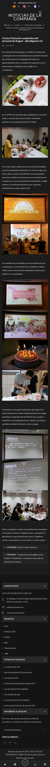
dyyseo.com (29, 758)
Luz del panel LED (11, 678)
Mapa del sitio (10, 648)
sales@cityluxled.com (27, 3)
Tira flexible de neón (12, 694)
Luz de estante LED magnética (16, 689)
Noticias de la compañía (33, 25)
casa (6, 626)
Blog (6, 642)
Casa (8, 25)
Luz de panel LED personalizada (16, 700)
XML (6, 654)
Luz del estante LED (12, 667)
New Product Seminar (27, 547)
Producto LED (9, 631)
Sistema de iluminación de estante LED (19, 683)
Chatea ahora (25, 762)
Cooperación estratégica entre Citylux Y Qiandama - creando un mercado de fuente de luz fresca (23, 558)
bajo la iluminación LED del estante (18, 672)
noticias (17, 25)
